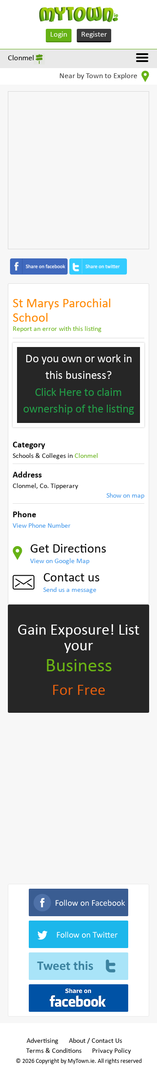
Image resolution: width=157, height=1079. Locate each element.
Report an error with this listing (57, 329)
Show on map (125, 495)
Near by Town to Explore (99, 76)
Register (94, 35)
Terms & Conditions (54, 1051)
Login (58, 35)
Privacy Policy (111, 1051)
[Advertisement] (78, 170)
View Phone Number (42, 525)
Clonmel (21, 58)
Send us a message (69, 590)
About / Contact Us (95, 1041)
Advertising (42, 1041)
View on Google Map (59, 561)
